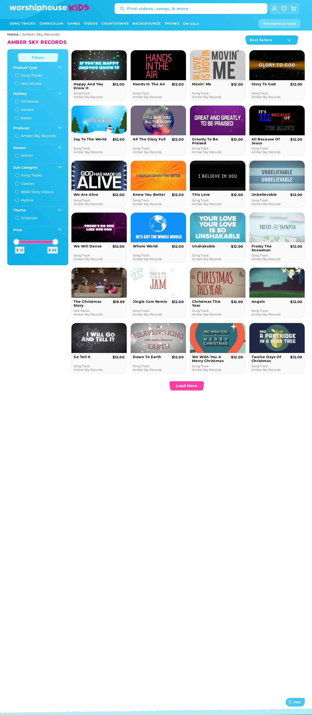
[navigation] (37, 157)
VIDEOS (91, 23)
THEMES (172, 23)
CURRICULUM (51, 23)
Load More (186, 385)
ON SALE (191, 24)
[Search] (120, 8)
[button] (23, 23)
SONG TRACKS (23, 23)
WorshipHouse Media (279, 23)
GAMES (73, 23)
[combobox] (191, 8)
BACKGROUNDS (146, 23)
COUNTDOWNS (114, 23)
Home (13, 34)
